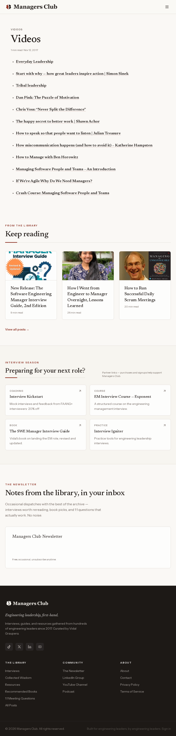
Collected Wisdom (18, 678)
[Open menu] (167, 7)
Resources (12, 685)
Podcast (68, 691)
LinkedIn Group (73, 678)
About (124, 671)
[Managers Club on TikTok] (9, 647)
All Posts (11, 705)
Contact (126, 678)
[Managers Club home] (32, 6)
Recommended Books (21, 691)
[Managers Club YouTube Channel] (40, 647)
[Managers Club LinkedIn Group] (29, 647)
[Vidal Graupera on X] (19, 647)
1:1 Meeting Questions (20, 698)
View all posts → (17, 329)
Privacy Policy (129, 685)
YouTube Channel (75, 685)
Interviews (12, 671)
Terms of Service (132, 691)
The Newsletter (73, 671)
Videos (17, 29)
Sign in (166, 729)
